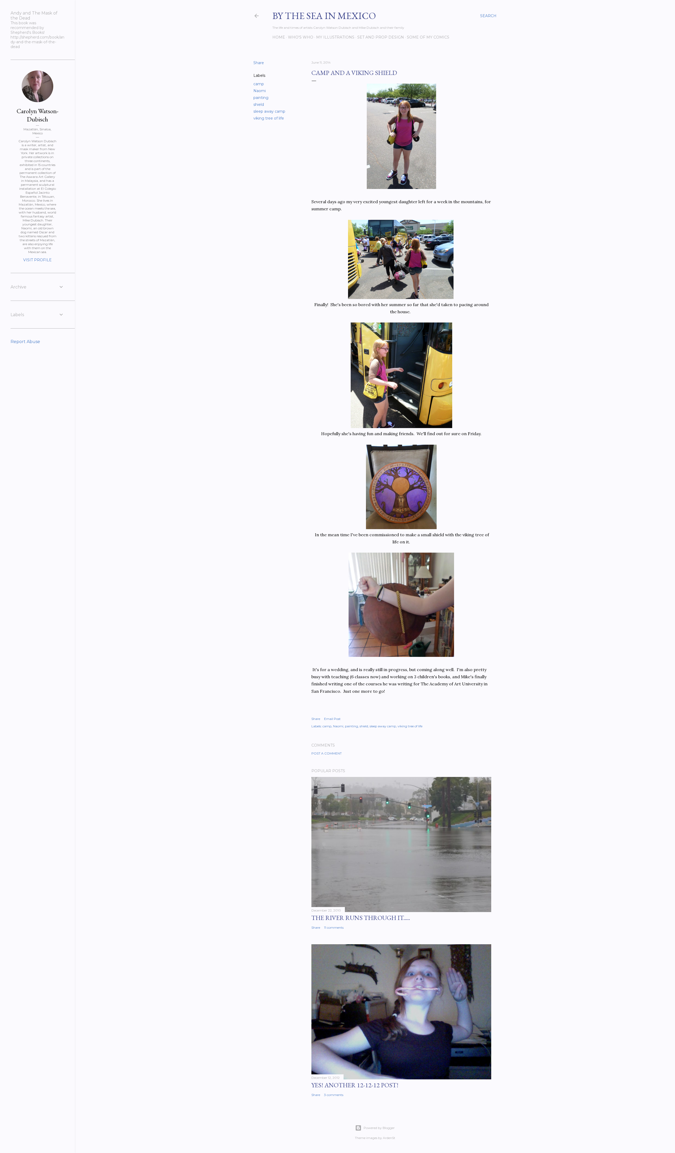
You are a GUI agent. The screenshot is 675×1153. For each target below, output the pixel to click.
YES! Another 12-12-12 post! (354, 1085)
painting (260, 97)
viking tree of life (268, 118)
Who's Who (300, 37)
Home (278, 37)
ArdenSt (389, 1138)
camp (258, 84)
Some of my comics (428, 37)
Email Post (332, 719)
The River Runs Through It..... (360, 918)
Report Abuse (25, 341)
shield (258, 104)
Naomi (259, 90)
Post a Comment (326, 753)
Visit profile (37, 260)
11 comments (334, 927)
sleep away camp (269, 111)
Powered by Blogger (379, 1128)
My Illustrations (335, 37)
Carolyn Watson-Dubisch (38, 115)
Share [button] (258, 62)
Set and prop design (380, 37)
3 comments (333, 1095)
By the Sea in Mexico (324, 16)
